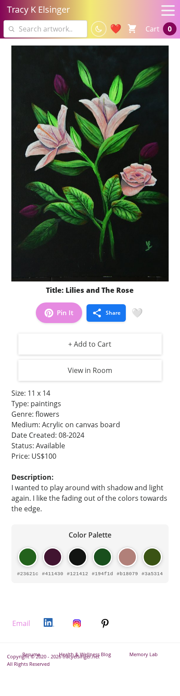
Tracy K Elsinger (38, 9)
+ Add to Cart (89, 344)
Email (21, 623)
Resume (31, 654)
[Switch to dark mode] (99, 29)
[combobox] (45, 29)
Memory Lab (143, 654)
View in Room (90, 370)
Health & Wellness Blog (85, 654)
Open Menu (169, 10)
